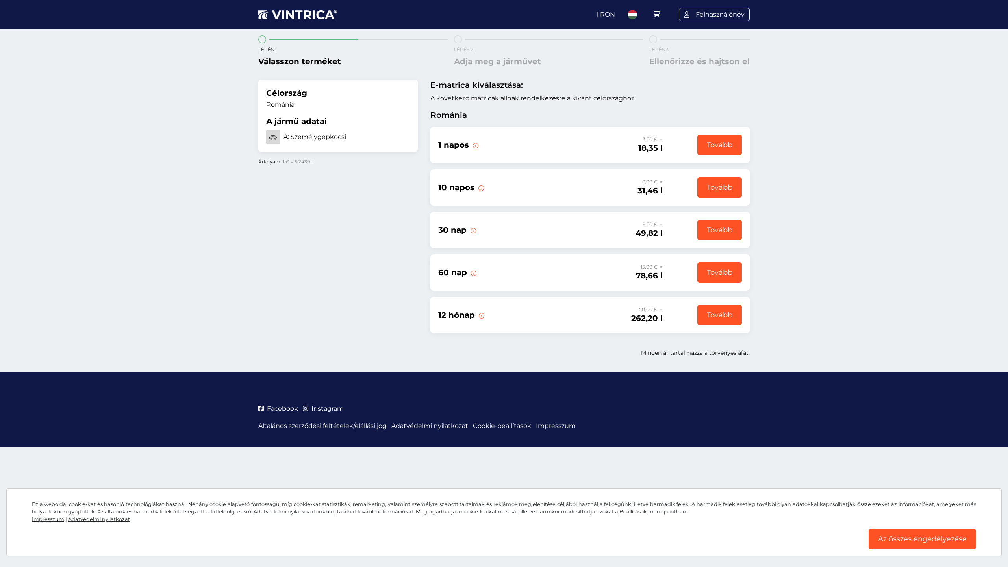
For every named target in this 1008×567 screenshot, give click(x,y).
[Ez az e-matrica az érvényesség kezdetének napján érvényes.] (474, 144)
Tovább (719, 145)
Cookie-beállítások (502, 426)
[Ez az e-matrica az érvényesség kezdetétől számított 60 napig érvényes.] (472, 272)
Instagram (327, 408)
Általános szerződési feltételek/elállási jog (322, 426)
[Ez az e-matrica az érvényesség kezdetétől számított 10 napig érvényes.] (480, 187)
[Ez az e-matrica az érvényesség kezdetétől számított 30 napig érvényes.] (472, 229)
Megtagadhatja (436, 512)
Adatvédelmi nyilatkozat (99, 519)
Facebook (282, 408)
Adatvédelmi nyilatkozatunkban (295, 512)
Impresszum (48, 519)
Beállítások (633, 512)
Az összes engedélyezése (922, 539)
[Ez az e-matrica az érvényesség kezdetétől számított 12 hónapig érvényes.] (480, 315)
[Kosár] (656, 14)
